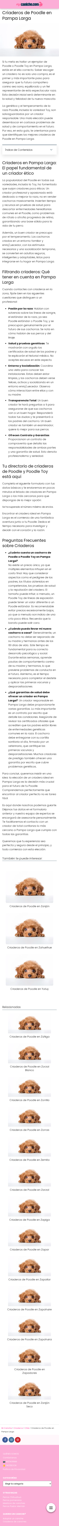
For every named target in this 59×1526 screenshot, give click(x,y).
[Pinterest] (17, 1440)
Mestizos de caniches (14, 1503)
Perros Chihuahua (12, 1497)
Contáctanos (10, 1457)
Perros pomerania (12, 1500)
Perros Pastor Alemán (14, 1506)
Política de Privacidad (14, 1469)
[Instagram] (11, 1440)
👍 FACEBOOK (10, 1465)
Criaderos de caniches (14, 1521)
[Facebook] (5, 1440)
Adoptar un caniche (13, 1518)
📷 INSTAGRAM (10, 1461)
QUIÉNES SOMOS (11, 1453)
